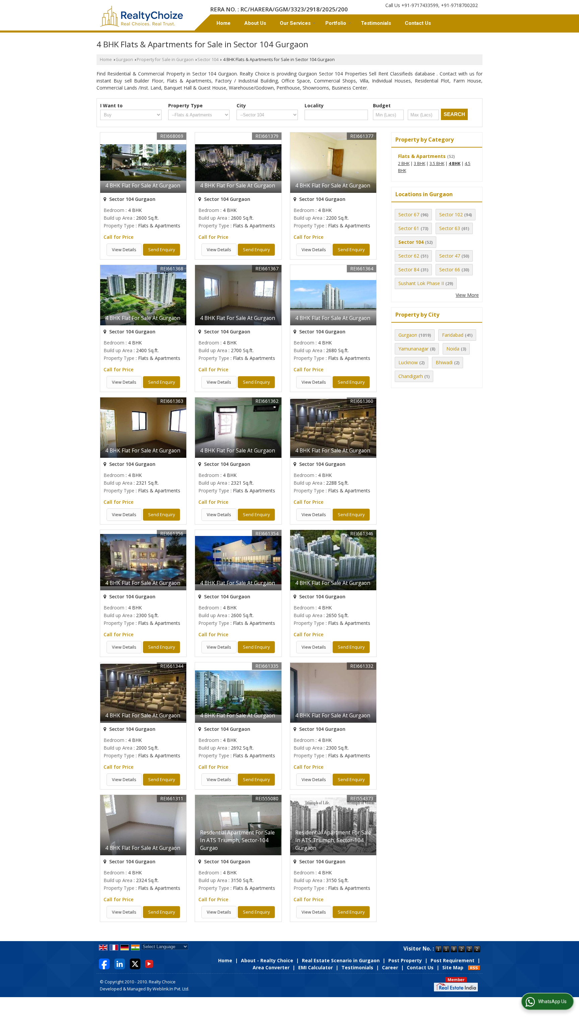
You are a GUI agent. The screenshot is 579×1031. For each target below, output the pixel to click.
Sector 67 (408, 214)
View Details (124, 250)
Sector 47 (449, 256)
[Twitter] (135, 963)
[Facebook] (104, 963)
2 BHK (403, 163)
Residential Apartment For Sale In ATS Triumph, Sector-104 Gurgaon (333, 840)
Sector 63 (449, 228)
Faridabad (452, 335)
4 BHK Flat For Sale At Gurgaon (142, 185)
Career (390, 967)
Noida (452, 348)
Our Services (295, 23)
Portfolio (335, 23)
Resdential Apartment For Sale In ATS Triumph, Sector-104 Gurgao (237, 840)
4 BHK (454, 163)
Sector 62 (408, 256)
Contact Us (418, 23)
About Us (255, 23)
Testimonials (376, 23)
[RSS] (474, 967)
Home (223, 23)
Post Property (405, 960)
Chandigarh (410, 376)
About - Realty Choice (267, 960)
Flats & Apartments (422, 156)
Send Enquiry (161, 250)
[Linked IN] (119, 963)
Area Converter (271, 967)
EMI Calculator (315, 967)
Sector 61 (408, 228)
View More (467, 295)
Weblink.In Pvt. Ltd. (170, 989)
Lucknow (408, 362)
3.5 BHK (437, 163)
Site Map (452, 967)
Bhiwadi (444, 362)
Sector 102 (451, 214)
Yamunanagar (413, 348)
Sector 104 (207, 59)
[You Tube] (149, 963)
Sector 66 (449, 269)
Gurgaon (124, 59)
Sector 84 (408, 269)
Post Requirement (452, 960)
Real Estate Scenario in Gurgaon (341, 960)
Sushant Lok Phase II (421, 283)
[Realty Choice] (141, 16)
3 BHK (419, 163)
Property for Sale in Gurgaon (165, 59)
